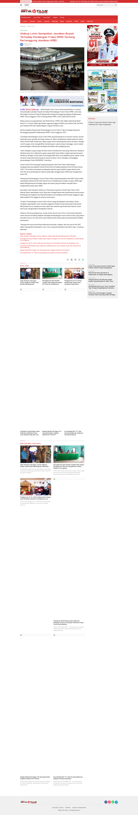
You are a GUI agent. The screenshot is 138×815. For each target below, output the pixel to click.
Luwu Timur (37, 17)
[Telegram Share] (79, 259)
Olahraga (55, 21)
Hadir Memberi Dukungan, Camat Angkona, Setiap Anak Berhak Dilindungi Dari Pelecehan (48, 236)
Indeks (27, 5)
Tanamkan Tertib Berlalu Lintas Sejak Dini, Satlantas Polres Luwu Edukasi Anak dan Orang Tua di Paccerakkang (50, 246)
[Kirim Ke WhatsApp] (82, 259)
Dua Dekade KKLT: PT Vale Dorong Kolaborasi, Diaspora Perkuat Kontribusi (44, 253)
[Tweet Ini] (71, 259)
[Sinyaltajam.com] (34, 11)
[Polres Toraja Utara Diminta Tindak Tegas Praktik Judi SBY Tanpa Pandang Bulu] (102, 192)
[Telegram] (116, 802)
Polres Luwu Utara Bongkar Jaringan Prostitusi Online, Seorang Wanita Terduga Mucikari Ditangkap (102, 294)
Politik (82, 21)
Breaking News (26, 17)
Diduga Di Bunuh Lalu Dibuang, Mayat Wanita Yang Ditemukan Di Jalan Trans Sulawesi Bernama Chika (101, 280)
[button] (116, 4)
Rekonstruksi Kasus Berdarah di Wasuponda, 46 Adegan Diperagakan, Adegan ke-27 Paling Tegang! (100, 273)
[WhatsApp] (112, 802)
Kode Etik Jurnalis (57, 807)
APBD (30, 44)
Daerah (46, 21)
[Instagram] (109, 802)
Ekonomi (69, 21)
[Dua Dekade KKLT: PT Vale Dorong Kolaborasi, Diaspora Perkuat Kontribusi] (74, 359)
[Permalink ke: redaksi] (21, 44)
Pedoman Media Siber (79, 807)
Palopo (55, 17)
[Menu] (21, 5)
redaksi (26, 44)
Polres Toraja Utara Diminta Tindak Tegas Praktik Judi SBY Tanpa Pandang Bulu (102, 267)
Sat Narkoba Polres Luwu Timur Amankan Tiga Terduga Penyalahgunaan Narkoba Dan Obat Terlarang (102, 287)
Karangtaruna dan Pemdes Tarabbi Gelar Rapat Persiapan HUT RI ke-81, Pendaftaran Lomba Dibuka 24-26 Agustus (52, 239)
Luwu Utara (46, 17)
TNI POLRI (90, 21)
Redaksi (67, 807)
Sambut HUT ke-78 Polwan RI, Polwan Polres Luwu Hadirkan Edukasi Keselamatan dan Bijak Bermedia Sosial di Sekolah (79, 1)
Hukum (39, 21)
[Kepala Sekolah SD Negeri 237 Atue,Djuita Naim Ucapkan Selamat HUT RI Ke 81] (52, 359)
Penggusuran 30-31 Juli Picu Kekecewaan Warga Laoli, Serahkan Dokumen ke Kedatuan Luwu (49, 243)
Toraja (62, 17)
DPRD (76, 21)
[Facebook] (105, 802)
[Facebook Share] (67, 259)
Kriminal (32, 21)
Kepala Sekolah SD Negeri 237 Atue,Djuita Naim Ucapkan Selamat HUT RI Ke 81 (44, 250)
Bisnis (62, 21)
